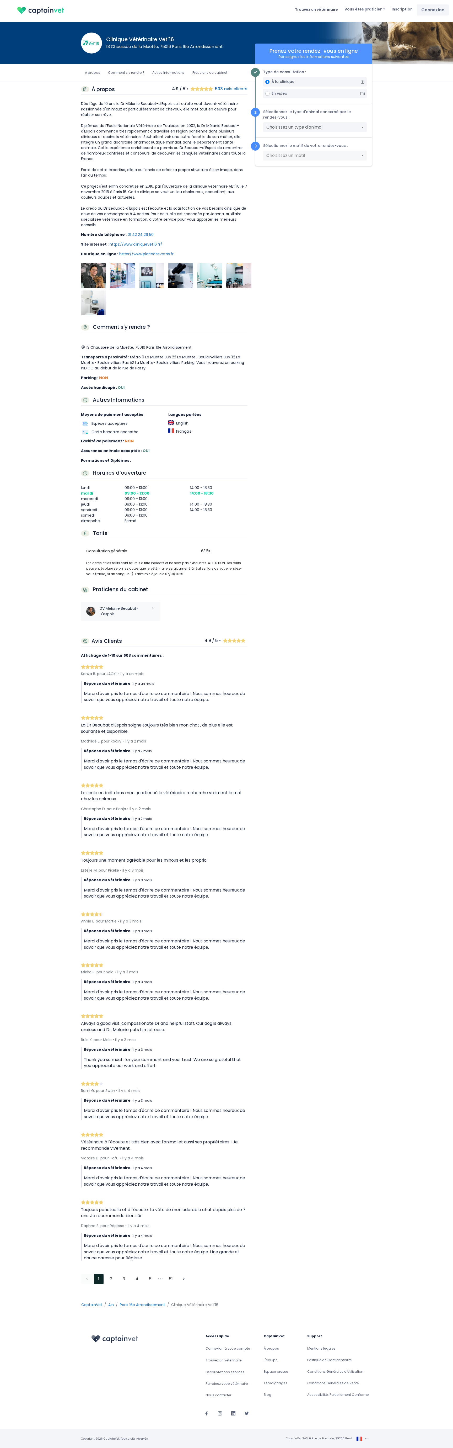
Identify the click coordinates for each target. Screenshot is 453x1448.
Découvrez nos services (225, 1372)
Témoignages (275, 1383)
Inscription (402, 9)
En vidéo (279, 93)
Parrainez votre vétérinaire (227, 1383)
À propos (92, 72)
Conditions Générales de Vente (333, 1383)
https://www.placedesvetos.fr (146, 254)
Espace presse (276, 1371)
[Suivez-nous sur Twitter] (247, 1413)
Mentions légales (321, 1348)
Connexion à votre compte (228, 1348)
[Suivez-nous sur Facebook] (206, 1413)
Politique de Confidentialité (329, 1360)
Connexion (432, 10)
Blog (267, 1394)
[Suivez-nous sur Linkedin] (233, 1413)
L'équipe (271, 1360)
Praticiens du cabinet (209, 72)
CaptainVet (91, 1304)
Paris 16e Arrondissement (142, 1304)
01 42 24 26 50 (141, 234)
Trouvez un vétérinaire (316, 9)
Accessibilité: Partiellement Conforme (338, 1394)
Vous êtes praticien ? (364, 9)
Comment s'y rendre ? (126, 72)
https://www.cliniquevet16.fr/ (136, 244)
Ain (111, 1304)
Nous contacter (218, 1395)
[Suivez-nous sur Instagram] (220, 1413)
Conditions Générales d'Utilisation (335, 1371)
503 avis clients (231, 89)
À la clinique (283, 81)
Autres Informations (168, 72)
